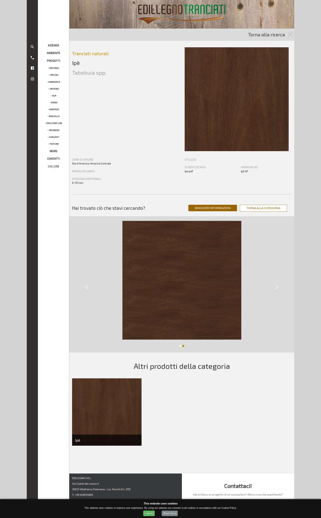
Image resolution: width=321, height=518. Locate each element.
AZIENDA (53, 45)
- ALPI (53, 95)
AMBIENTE (53, 53)
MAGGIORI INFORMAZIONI (213, 208)
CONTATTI (53, 158)
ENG (50, 166)
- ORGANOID (53, 130)
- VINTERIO (53, 88)
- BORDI (53, 102)
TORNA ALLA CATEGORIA (263, 208)
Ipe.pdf (189, 171)
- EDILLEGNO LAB (53, 123)
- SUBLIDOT (53, 137)
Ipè (77, 440)
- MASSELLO (53, 116)
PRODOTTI (53, 60)
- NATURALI (53, 68)
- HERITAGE (53, 109)
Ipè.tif (244, 171)
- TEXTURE (53, 143)
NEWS (53, 151)
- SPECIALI (53, 74)
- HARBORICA (53, 81)
